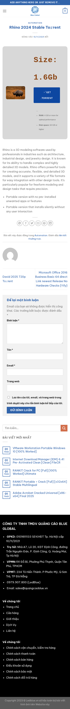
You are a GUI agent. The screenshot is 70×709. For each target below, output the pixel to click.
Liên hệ (11, 630)
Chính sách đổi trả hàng (21, 677)
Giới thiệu (12, 619)
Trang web (13, 381)
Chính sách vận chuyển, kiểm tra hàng (30, 647)
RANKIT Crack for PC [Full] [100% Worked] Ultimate (35, 472)
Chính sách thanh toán (20, 653)
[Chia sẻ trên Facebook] (26, 223)
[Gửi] (64, 428)
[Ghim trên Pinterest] (44, 223)
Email (11, 365)
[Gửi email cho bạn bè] (38, 223)
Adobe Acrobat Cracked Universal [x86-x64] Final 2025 (39, 494)
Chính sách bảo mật (19, 671)
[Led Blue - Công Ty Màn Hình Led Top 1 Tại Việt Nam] (35, 11)
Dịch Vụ (11, 625)
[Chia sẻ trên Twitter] (32, 223)
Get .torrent (47, 95)
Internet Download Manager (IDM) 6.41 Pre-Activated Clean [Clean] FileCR (38, 461)
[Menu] (5, 11)
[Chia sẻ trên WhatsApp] (19, 223)
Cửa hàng (12, 613)
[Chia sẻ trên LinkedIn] (50, 223)
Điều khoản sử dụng (19, 665)
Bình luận (13, 320)
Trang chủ (12, 607)
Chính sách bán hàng (19, 659)
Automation (35, 23)
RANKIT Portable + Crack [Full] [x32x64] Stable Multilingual (40, 483)
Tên (10, 349)
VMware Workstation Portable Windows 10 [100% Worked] (39, 450)
